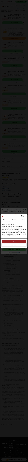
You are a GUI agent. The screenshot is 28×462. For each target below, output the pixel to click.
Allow (14, 241)
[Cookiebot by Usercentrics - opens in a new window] (21, 216)
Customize (13, 245)
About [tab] (23, 219)
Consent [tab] (5, 219)
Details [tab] (14, 219)
